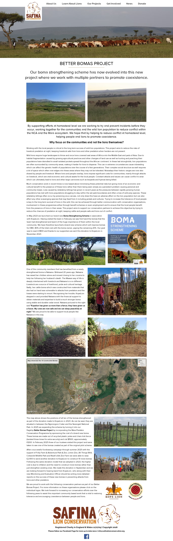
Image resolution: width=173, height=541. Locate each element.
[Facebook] (86, 536)
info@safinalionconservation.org (111, 531)
